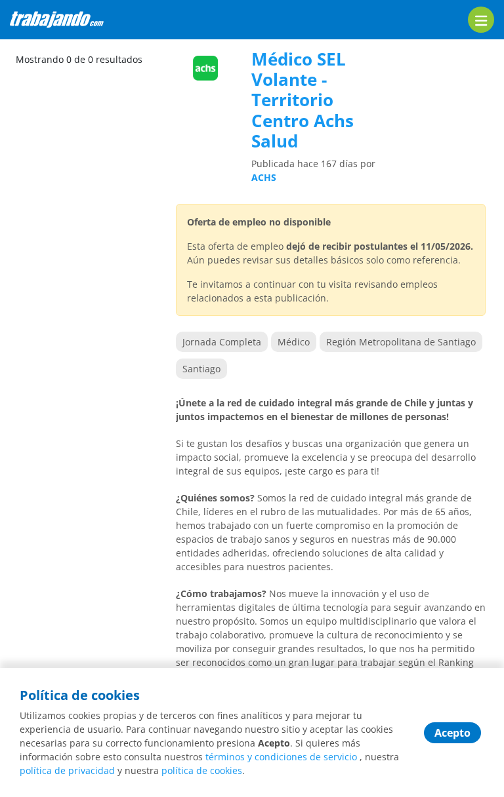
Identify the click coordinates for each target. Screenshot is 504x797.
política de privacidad (67, 770)
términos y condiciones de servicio (281, 756)
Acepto (452, 733)
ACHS (263, 177)
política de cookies (201, 770)
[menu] (481, 20)
